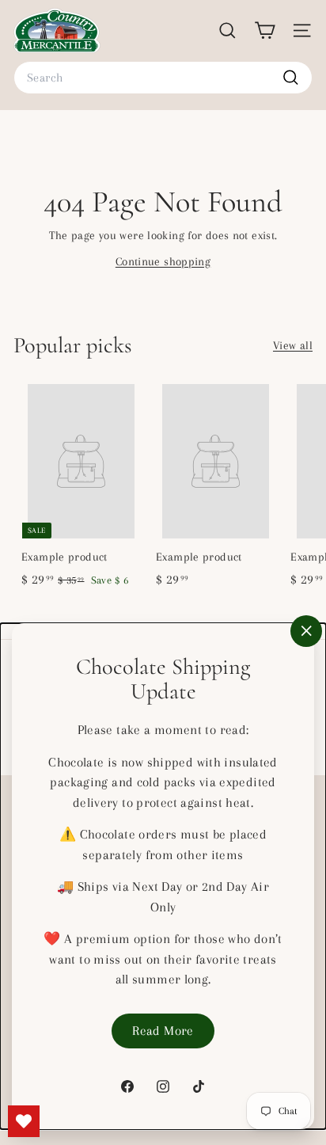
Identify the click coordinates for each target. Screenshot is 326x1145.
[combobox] (163, 77)
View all (293, 345)
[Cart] (264, 30)
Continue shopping (163, 261)
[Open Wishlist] (24, 1121)
